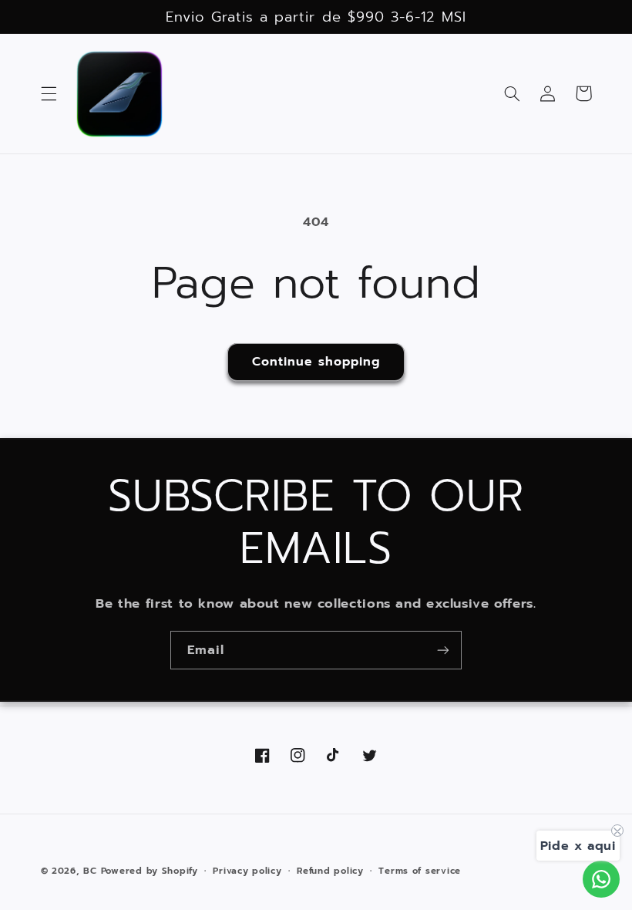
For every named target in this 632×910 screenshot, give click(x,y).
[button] (48, 93)
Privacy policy (247, 871)
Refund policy (330, 871)
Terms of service (419, 871)
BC (89, 871)
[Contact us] (601, 879)
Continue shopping (316, 361)
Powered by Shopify (149, 871)
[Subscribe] (443, 650)
